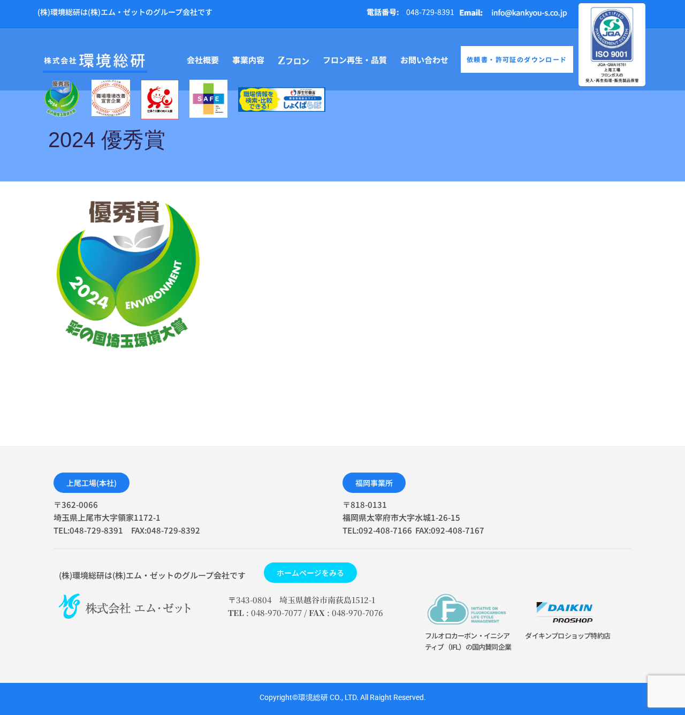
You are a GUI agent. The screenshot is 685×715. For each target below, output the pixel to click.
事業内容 (248, 59)
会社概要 (203, 59)
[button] (92, 483)
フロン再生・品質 (355, 59)
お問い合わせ (424, 59)
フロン (293, 60)
